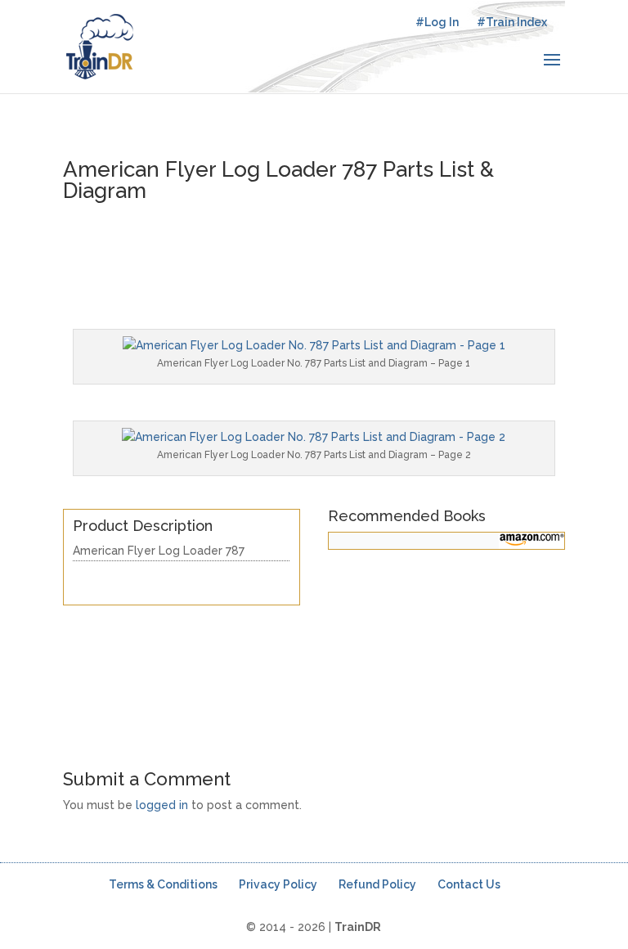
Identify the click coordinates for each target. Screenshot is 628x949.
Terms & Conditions (163, 884)
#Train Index (512, 22)
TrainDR (357, 926)
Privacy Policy (278, 884)
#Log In (437, 22)
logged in (162, 805)
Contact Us (468, 884)
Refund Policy (377, 884)
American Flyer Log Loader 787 (158, 550)
